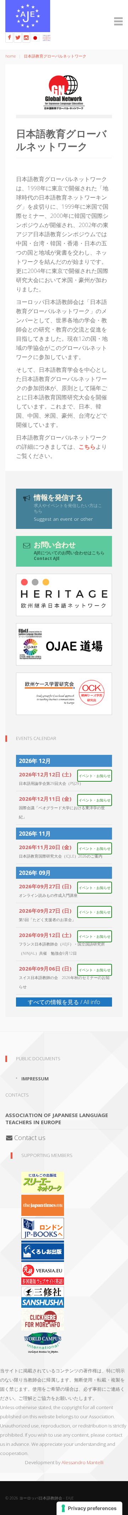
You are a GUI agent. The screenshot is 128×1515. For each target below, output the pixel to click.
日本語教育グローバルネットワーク (55, 56)
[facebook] (9, 37)
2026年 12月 (35, 761)
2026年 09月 (35, 873)
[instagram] (26, 37)
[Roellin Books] (42, 1319)
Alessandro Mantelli (82, 1462)
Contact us (29, 1137)
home (10, 56)
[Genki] (42, 1205)
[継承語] (64, 595)
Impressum (35, 1078)
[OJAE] (64, 644)
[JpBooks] (42, 1227)
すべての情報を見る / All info (64, 1002)
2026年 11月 (35, 833)
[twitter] (18, 37)
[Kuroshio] (42, 1250)
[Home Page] (64, 16)
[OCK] (64, 694)
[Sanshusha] (42, 1296)
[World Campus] (42, 1342)
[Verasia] (42, 1273)
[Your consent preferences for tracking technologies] (89, 1508)
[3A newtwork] (42, 1182)
